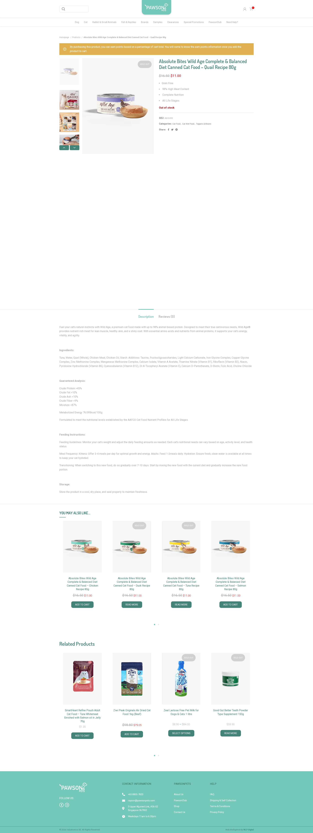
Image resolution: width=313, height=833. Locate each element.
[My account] (245, 9)
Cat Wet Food (188, 124)
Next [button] (74, 147)
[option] (69, 71)
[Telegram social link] (176, 129)
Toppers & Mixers (203, 124)
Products (76, 37)
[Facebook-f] (61, 805)
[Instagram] (67, 805)
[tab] (146, 314)
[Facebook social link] (168, 129)
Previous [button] (64, 147)
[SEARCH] (63, 9)
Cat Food (176, 124)
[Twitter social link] (172, 129)
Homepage (64, 37)
